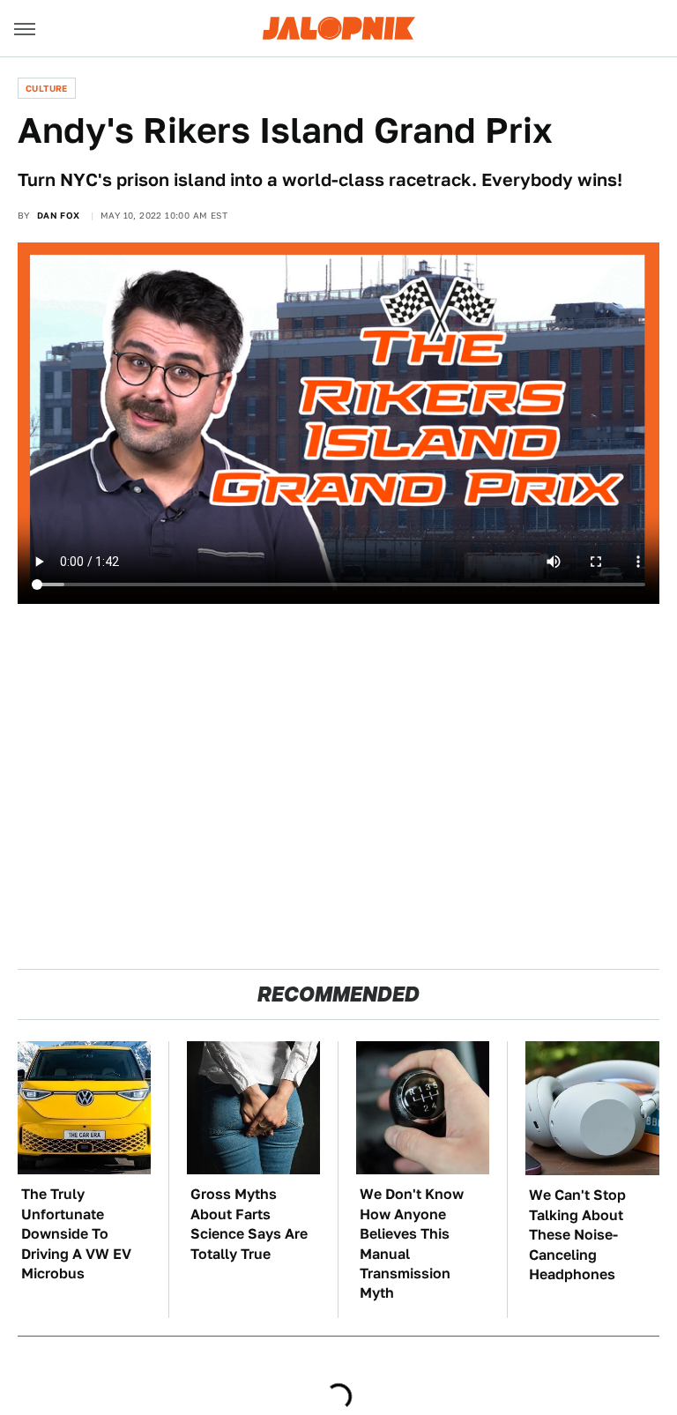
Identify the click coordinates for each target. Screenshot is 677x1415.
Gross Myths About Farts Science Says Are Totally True (249, 1224)
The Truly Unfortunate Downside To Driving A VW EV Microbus (76, 1234)
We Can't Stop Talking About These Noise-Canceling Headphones (577, 1235)
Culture (47, 88)
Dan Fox (58, 215)
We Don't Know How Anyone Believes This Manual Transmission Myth (412, 1243)
